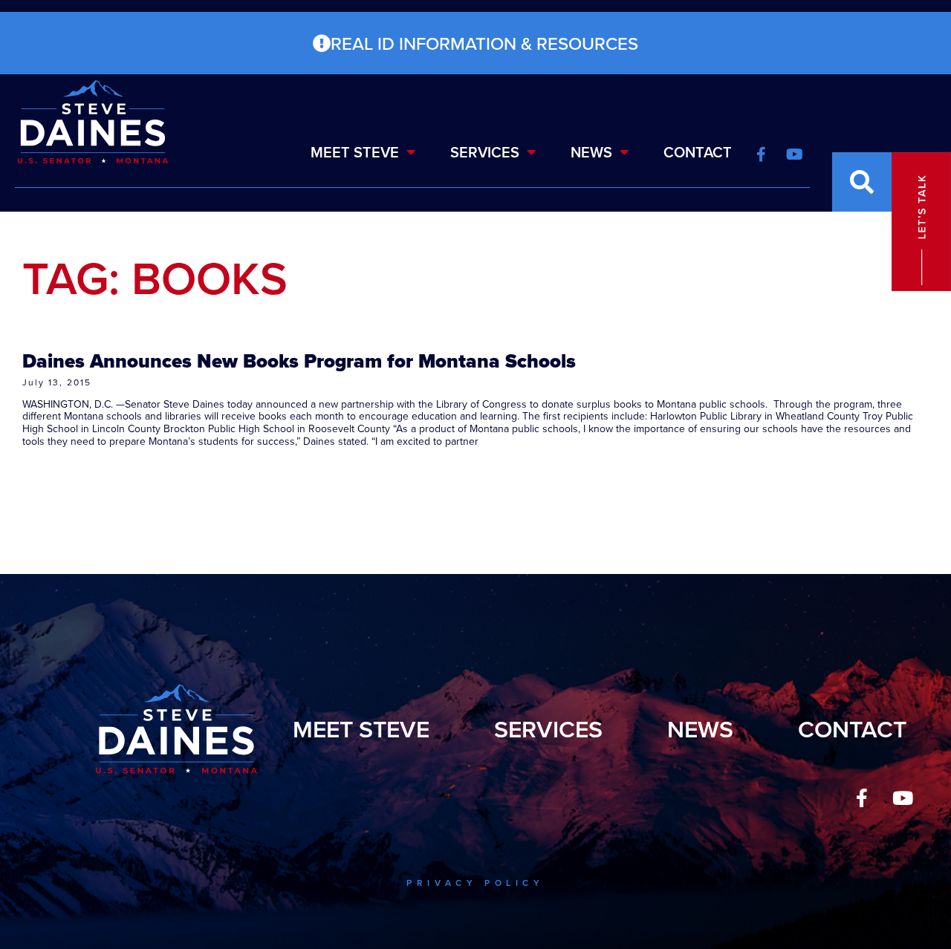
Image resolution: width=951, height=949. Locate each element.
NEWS (591, 152)
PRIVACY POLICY (475, 882)
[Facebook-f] (861, 798)
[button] (862, 182)
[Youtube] (902, 798)
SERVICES (484, 152)
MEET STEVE (355, 152)
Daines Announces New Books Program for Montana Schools (299, 361)
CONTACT (697, 152)
